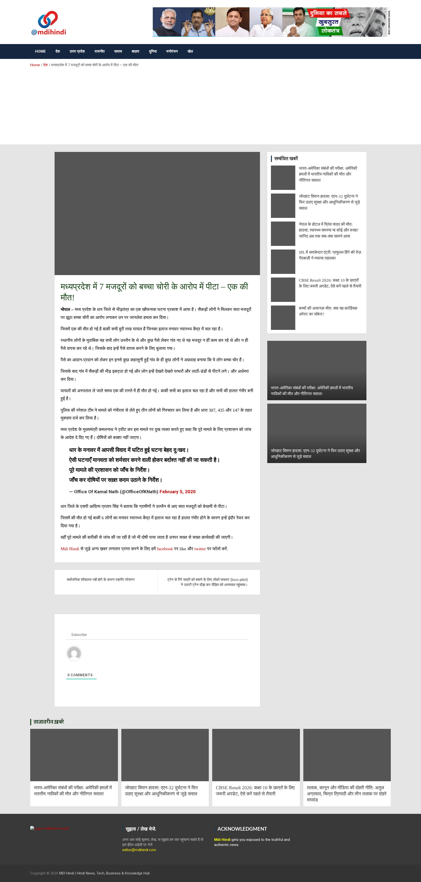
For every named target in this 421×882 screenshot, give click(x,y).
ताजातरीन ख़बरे (49, 722)
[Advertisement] (210, 104)
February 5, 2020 (178, 491)
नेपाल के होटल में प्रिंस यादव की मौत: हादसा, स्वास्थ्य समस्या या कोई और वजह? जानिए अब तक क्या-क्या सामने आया (329, 230)
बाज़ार (135, 51)
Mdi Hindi (70, 548)
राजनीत (100, 51)
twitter (200, 548)
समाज (118, 51)
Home (40, 51)
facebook (165, 548)
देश (58, 51)
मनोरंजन (172, 51)
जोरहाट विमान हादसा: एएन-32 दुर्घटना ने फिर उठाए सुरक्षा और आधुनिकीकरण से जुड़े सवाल (329, 202)
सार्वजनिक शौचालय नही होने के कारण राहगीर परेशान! (101, 579)
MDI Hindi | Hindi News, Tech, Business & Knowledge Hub (104, 873)
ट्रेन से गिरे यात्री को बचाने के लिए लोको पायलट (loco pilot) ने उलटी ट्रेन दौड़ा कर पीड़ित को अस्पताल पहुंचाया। (207, 582)
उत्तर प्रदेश (77, 51)
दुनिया (153, 51)
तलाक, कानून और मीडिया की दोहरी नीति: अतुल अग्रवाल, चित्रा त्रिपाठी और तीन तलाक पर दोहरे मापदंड (346, 793)
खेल (190, 51)
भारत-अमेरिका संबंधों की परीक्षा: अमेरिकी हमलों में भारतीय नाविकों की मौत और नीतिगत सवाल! (328, 174)
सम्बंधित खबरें (286, 158)
